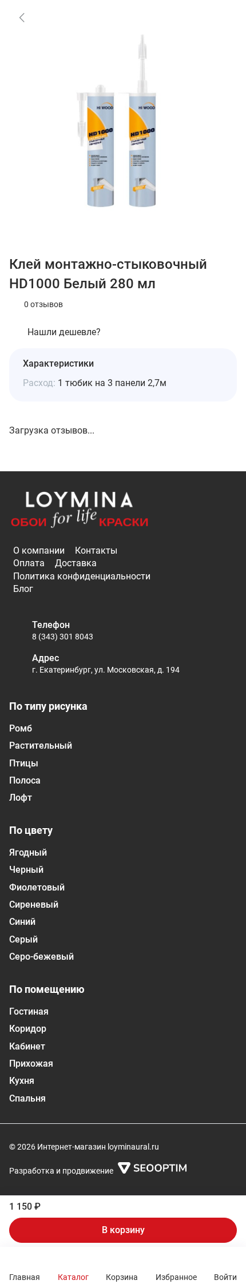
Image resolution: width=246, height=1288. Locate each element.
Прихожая (31, 1063)
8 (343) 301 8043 (62, 636)
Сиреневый (33, 904)
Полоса (25, 780)
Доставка (76, 563)
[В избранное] (219, 17)
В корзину (123, 1230)
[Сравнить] (219, 46)
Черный (26, 869)
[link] (21, 17)
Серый (23, 939)
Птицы (23, 763)
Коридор (27, 1028)
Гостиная (29, 1011)
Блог (23, 588)
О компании (39, 550)
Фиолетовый (37, 887)
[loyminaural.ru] (79, 510)
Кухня (21, 1080)
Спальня (27, 1098)
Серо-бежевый (41, 956)
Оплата (29, 563)
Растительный (40, 745)
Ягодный (28, 852)
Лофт (20, 797)
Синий (22, 921)
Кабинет (27, 1046)
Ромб (20, 728)
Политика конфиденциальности (81, 576)
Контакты (96, 550)
